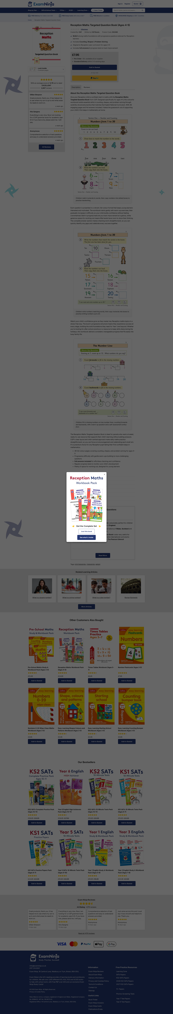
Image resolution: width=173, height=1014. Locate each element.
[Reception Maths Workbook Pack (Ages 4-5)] (86, 499)
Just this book (86, 531)
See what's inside (86, 537)
